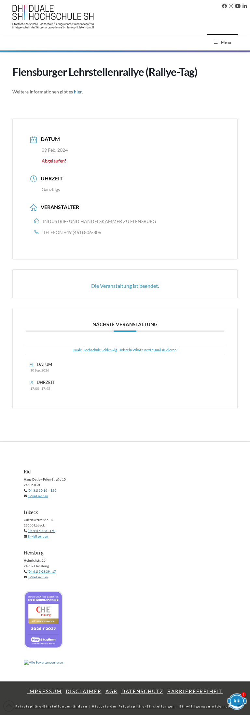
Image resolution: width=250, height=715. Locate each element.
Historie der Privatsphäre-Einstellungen (133, 706)
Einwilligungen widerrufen (207, 706)
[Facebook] (224, 6)
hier (78, 91)
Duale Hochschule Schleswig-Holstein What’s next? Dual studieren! (125, 350)
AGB (111, 691)
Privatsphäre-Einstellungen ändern (51, 706)
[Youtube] (238, 6)
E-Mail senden (38, 496)
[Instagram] (231, 6)
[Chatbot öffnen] (237, 702)
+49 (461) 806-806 (82, 232)
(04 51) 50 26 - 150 (41, 531)
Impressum (44, 691)
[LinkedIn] (245, 6)
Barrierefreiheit (195, 691)
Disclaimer (84, 691)
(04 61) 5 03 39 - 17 (42, 571)
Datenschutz (142, 691)
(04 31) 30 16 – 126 (42, 490)
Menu (226, 42)
